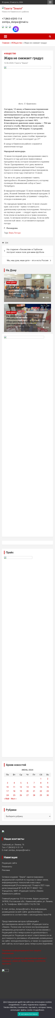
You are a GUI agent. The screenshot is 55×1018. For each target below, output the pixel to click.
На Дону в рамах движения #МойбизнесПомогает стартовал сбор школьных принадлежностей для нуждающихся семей (26, 320)
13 (27, 787)
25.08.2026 (11, 298)
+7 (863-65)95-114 (12, 18)
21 (34, 791)
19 (21, 791)
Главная (5, 43)
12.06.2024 (8, 63)
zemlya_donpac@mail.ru (15, 22)
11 (14, 787)
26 (21, 795)
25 (14, 795)
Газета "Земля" (21, 63)
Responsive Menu (50, 2)
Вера (11, 233)
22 (41, 791)
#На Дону (11, 283)
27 (27, 795)
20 (27, 791)
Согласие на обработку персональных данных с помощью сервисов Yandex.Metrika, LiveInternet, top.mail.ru (24, 961)
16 (48, 787)
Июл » (13, 798)
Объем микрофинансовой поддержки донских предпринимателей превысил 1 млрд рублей (24, 290)
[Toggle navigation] (5, 36)
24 (7, 795)
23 (48, 791)
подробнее (14, 1005)
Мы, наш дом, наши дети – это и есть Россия (27, 260)
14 (34, 787)
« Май (6, 798)
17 (7, 791)
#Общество (16, 43)
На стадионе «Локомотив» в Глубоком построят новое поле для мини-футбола (25, 250)
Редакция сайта (9, 863)
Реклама (6, 870)
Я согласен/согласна (28, 1014)
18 (14, 791)
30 (48, 795)
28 (34, 795)
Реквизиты (7, 866)
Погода (17, 233)
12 (21, 787)
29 (41, 795)
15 (41, 787)
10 (7, 787)
